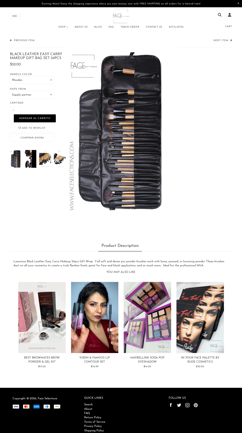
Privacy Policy (93, 426)
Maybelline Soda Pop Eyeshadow (147, 359)
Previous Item (24, 40)
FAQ (87, 413)
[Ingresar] (229, 17)
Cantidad (17, 103)
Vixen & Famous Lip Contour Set (94, 359)
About (88, 409)
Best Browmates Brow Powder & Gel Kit (42, 359)
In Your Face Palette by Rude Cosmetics (200, 359)
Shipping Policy (94, 430)
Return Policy (92, 417)
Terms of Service (94, 422)
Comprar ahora (32, 138)
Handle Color (21, 74)
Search (88, 404)
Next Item (220, 40)
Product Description (120, 246)
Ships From (18, 89)
